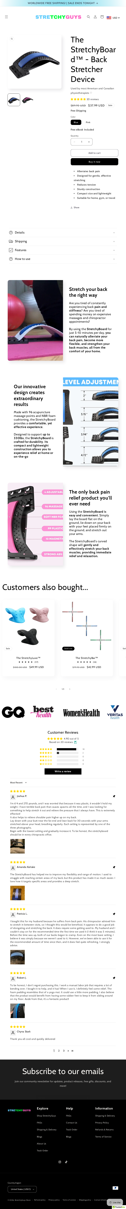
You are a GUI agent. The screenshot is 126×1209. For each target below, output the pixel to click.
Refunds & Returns (104, 1129)
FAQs (39, 1122)
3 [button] (64, 1050)
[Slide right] (69, 689)
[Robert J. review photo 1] (17, 1010)
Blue (76, 122)
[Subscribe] (87, 1098)
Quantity (75, 135)
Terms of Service (103, 1136)
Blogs (39, 1136)
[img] (17, 791)
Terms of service (69, 1200)
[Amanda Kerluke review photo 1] (17, 893)
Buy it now (94, 161)
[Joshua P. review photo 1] (17, 846)
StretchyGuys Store (23, 1200)
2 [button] (59, 1050)
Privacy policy (54, 1200)
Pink (88, 122)
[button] (6, 16)
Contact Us (71, 1122)
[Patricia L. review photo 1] (17, 957)
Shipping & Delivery (46, 1129)
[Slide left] (56, 689)
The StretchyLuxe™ (28, 657)
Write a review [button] (63, 771)
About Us (41, 1143)
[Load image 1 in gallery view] (14, 100)
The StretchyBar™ (87, 657)
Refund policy (40, 1200)
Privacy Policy (102, 1122)
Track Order (42, 1150)
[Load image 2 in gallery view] (28, 100)
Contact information (102, 1200)
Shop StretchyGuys (46, 1115)
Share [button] (76, 207)
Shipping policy (85, 1200)
